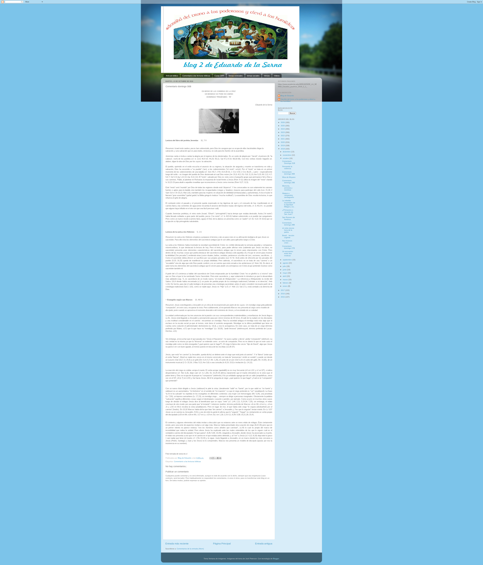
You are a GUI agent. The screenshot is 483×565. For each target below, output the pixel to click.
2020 (283, 142)
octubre (286, 158)
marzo (285, 280)
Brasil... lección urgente (288, 236)
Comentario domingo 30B (288, 173)
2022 (283, 136)
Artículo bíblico (172, 76)
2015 (283, 297)
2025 (283, 126)
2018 (283, 149)
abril (285, 276)
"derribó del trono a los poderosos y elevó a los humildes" (297, 100)
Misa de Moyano (288, 177)
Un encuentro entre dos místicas (287, 253)
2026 (283, 122)
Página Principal (222, 543)
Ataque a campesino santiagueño (288, 195)
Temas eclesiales (235, 76)
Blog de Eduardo (287, 96)
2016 (283, 294)
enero (285, 286)
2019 (283, 145)
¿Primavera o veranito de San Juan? (287, 212)
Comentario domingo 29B (288, 182)
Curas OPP (219, 76)
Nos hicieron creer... (287, 242)
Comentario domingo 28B (288, 224)
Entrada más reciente (177, 543)
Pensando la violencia (287, 167)
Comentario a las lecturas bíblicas (196, 76)
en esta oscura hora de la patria (288, 230)
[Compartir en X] (215, 458)
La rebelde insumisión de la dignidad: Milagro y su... (288, 204)
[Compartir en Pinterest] (220, 458)
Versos (267, 76)
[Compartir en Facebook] (218, 458)
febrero (286, 283)
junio (285, 270)
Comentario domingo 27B (288, 247)
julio (284, 266)
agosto (286, 263)
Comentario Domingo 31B (288, 162)
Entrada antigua (263, 543)
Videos (277, 76)
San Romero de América (288, 218)
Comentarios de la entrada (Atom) (190, 549)
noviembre (287, 155)
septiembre (287, 260)
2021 (283, 139)
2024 (283, 129)
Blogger (276, 559)
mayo (285, 273)
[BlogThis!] (213, 458)
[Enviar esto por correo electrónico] (210, 458)
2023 (283, 132)
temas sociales (253, 76)
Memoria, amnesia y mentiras (287, 188)
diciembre (287, 152)
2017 (283, 290)
